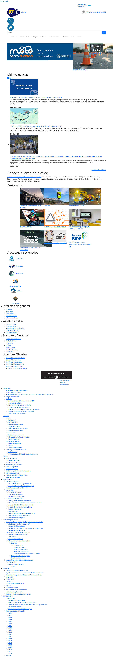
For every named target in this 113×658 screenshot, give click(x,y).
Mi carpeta (82, 5)
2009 (10, 641)
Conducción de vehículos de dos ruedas (21, 513)
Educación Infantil (20, 547)
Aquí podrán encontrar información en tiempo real (24, 177)
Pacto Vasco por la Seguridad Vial (17, 488)
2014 (10, 630)
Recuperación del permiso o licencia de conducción (25, 528)
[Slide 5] (48, 68)
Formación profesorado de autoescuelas (19, 560)
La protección (13, 511)
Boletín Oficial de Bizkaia (14, 362)
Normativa (66, 37)
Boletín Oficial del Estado (14, 366)
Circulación (9, 577)
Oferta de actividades (15, 539)
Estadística (9, 352)
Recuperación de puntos (16, 526)
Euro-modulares (13, 439)
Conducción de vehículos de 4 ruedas (20, 505)
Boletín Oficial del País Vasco (15, 358)
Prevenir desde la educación (17, 535)
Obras (10, 445)
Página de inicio (11, 324)
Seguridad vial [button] (38, 37)
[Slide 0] (32, 68)
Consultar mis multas (15, 424)
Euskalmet (19, 274)
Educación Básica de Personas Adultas (27, 554)
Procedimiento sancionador (15, 583)
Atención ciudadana (12, 330)
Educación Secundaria (21, 552)
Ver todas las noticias (99, 170)
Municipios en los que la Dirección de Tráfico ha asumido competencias (29, 395)
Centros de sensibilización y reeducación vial (23, 454)
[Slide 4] (45, 68)
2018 (10, 622)
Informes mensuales (15, 607)
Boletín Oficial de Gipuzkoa (15, 364)
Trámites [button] (21, 37)
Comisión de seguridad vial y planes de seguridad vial (23, 575)
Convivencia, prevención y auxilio (19, 515)
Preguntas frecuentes (13, 397)
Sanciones (11, 420)
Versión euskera (65, 380)
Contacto (82, 7)
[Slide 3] (41, 68)
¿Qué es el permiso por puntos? (19, 524)
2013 (10, 632)
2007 (10, 645)
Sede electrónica (11, 316)
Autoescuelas (12, 452)
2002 (10, 651)
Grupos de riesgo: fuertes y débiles (20, 507)
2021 (10, 615)
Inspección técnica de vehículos (18, 407)
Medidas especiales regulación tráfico (18, 471)
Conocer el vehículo (15, 509)
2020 (10, 617)
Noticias (8, 655)
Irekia (19, 291)
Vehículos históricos (15, 448)
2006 (10, 647)
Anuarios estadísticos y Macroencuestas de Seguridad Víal (27, 605)
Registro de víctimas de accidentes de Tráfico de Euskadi (24, 573)
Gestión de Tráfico (12, 588)
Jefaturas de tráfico (14, 403)
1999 (10, 653)
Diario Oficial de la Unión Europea (17, 368)
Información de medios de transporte (21, 412)
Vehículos (9, 581)
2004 (10, 649)
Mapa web (9, 312)
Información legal (11, 318)
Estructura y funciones (13, 392)
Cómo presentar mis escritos (18, 429)
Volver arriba (64, 385)
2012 (10, 634)
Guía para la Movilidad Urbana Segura (21, 486)
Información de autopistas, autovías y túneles (23, 409)
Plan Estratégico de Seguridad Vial (19, 484)
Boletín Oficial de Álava (13, 360)
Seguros (8, 585)
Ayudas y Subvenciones (13, 339)
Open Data (19, 259)
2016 (10, 626)
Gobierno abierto (11, 333)
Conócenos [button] (11, 37)
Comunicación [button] (76, 37)
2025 (12, 566)
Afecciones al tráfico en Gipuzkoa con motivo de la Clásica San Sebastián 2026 (36, 126)
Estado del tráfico (11, 349)
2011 (10, 636)
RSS (10, 78)
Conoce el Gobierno (12, 326)
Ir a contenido (4, 1)
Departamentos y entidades (15, 328)
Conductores (10, 579)
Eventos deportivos (14, 443)
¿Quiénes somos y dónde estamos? (17, 390)
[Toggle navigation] (96, 5)
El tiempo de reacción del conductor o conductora (25, 503)
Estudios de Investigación (17, 600)
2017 (10, 624)
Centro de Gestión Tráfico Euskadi (17, 571)
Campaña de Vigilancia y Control (16, 475)
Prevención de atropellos (16, 518)
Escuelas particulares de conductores (18, 594)
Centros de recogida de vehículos (19, 405)
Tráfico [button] (28, 37)
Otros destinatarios (17, 558)
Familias (14, 543)
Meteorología (10, 347)
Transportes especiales (16, 435)
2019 (10, 619)
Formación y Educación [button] (53, 37)
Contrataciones (11, 341)
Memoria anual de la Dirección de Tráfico (22, 602)
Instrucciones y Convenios (14, 592)
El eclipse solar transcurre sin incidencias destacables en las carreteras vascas (36, 97)
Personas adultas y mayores (20, 556)
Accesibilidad (10, 314)
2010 (10, 639)
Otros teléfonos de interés (17, 414)
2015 (10, 628)
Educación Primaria (20, 549)
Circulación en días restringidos (19, 437)
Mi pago (8, 345)
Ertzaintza (19, 266)
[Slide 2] (38, 68)
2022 (10, 613)
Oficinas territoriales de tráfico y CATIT (21, 401)
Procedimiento (13, 422)
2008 (10, 643)
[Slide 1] (35, 68)
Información (12, 562)
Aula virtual (12, 537)
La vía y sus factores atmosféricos (19, 501)
